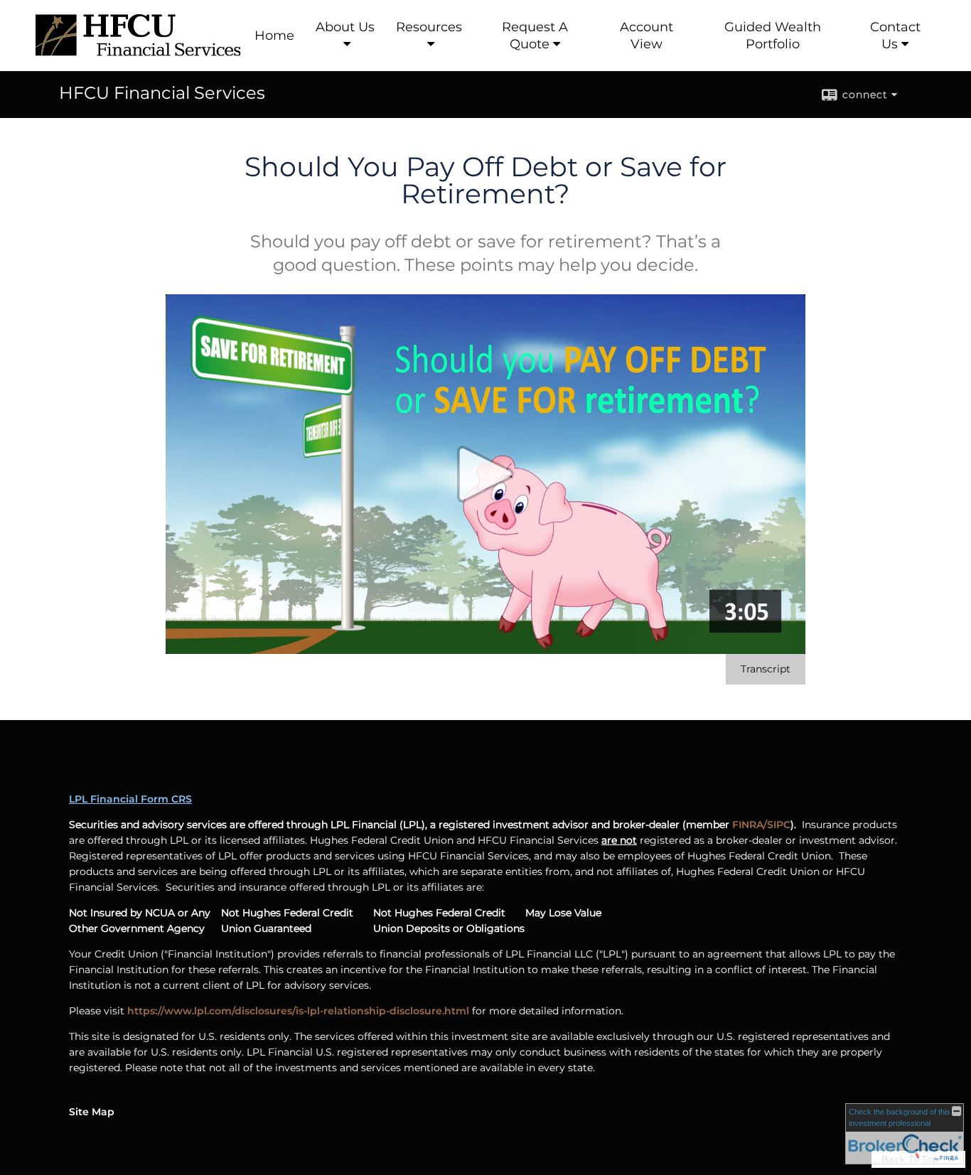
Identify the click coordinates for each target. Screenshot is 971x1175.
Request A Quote (535, 35)
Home (274, 35)
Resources (429, 27)
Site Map (91, 1111)
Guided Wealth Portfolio (772, 35)
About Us (345, 27)
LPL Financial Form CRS (130, 799)
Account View (646, 35)
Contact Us (895, 35)
